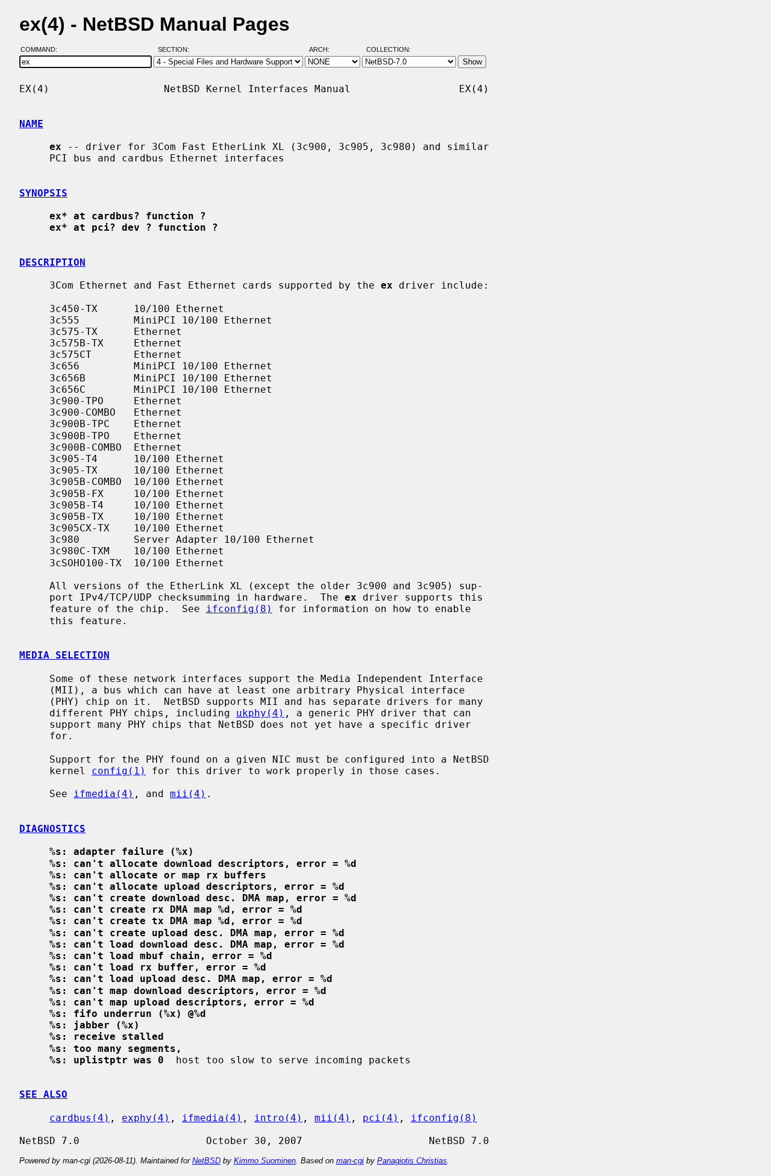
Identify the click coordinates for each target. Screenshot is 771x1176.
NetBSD (206, 1160)
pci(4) (381, 1118)
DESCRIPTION (52, 262)
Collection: (388, 50)
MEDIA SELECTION (64, 655)
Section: (176, 50)
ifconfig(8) (239, 609)
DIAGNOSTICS (52, 828)
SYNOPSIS (43, 193)
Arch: (324, 50)
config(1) (119, 771)
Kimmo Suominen (265, 1160)
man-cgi (350, 1160)
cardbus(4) (79, 1118)
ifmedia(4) (103, 793)
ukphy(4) (260, 713)
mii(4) (188, 793)
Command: (42, 50)
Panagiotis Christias (412, 1160)
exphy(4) (146, 1118)
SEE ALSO (43, 1094)
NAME (31, 124)
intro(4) (278, 1118)
